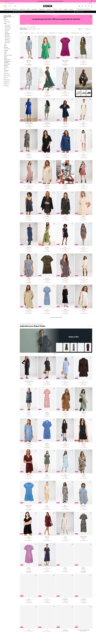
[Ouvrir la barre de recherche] (76, 9)
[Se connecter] (82, 6)
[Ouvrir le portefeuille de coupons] (79, 6)
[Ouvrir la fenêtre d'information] (91, 1)
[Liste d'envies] (88, 6)
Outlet (6, 3)
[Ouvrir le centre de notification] (85, 6)
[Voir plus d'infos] (28, 65)
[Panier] (91, 6)
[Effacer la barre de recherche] (91, 9)
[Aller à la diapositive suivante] (91, 326)
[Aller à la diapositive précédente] (85, 326)
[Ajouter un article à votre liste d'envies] (35, 37)
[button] (81, 29)
